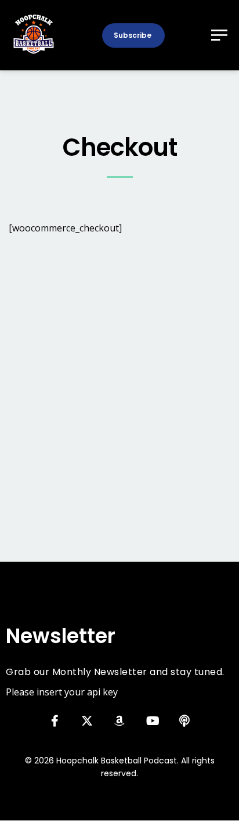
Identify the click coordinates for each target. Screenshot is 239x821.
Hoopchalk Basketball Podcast (116, 760)
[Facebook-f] (54, 721)
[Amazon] (119, 721)
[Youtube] (152, 721)
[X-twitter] (87, 721)
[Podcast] (184, 721)
